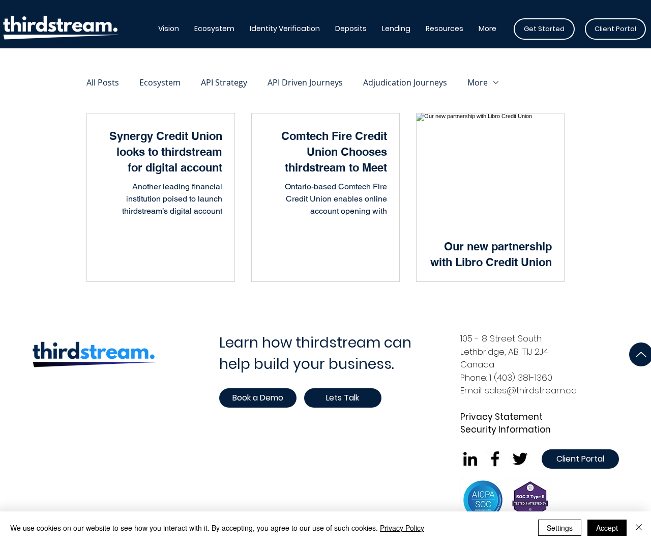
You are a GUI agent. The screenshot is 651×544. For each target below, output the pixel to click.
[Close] (639, 528)
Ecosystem (160, 82)
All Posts (102, 82)
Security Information (505, 429)
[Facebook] (495, 459)
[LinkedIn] (470, 459)
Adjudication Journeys (405, 82)
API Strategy (224, 82)
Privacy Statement (501, 417)
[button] (214, 28)
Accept (607, 528)
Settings (560, 528)
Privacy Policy (402, 528)
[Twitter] (520, 459)
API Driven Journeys (305, 82)
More (477, 82)
